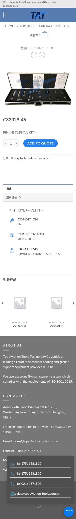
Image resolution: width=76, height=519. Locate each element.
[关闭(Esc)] (4, 495)
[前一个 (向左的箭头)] (4, 512)
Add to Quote (40, 143)
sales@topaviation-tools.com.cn (37, 493)
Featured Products (37, 158)
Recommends (26, 26)
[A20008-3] (19, 302)
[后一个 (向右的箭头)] (16, 512)
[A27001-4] (56, 302)
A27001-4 (56, 325)
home (9, 26)
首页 (24, 48)
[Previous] (3, 311)
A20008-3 (19, 325)
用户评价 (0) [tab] (13, 197)
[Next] (73, 311)
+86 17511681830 (28, 463)
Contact (46, 26)
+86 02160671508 (28, 483)
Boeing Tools (43, 48)
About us (62, 26)
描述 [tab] (9, 188)
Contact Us (69, 512)
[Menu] (6, 15)
